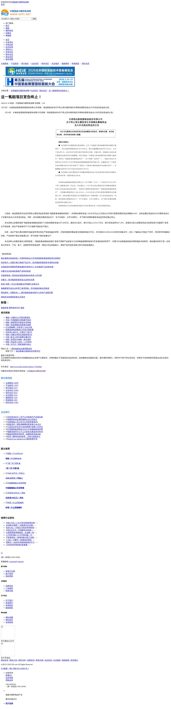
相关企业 (9, 54)
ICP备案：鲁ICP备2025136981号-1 (15, 668)
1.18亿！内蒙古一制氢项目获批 (19, 540)
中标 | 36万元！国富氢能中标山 (18, 344)
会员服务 (57, 660)
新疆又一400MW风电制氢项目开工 (20, 542)
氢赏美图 (9, 59)
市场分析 (9, 45)
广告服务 (9, 588)
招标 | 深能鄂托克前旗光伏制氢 (18, 322)
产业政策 (14, 64)
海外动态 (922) (11, 393)
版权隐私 (9, 608)
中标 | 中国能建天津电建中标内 (18, 320)
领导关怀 (22, 660)
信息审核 (9, 678)
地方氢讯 (25, 64)
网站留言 (9, 620)
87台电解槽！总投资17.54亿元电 (19, 327)
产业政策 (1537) (12, 385)
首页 (3, 4)
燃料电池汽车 (14, 308)
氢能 (7, 28)
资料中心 (9, 49)
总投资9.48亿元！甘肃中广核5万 (19, 332)
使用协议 (9, 605)
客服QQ (9, 675)
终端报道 (75, 64)
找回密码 (9, 576)
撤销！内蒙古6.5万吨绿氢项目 (18, 317)
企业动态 (35, 64)
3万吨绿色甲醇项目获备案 (16, 545)
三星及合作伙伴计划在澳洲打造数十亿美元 (25, 427)
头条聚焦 (4, 64)
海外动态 (45, 64)
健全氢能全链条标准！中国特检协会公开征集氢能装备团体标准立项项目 (30, 258)
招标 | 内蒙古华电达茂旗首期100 (19, 335)
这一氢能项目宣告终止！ (59, 91)
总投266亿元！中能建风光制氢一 (19, 530)
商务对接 (9, 591)
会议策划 (48, 660)
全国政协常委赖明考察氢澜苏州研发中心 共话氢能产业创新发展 (27, 267)
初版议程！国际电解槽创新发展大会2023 (24, 424)
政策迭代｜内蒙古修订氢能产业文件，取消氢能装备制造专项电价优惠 (30, 262)
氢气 (7, 26)
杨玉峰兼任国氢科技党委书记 (28, 351)
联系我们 (9, 603)
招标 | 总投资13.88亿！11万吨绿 (19, 342)
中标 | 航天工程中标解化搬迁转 (18, 337)
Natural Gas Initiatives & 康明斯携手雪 (22, 439)
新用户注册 (10, 571)
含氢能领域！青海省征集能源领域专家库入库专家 (21, 275)
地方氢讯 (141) (11, 388)
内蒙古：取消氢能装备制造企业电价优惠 (17, 280)
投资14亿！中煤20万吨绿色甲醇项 (20, 528)
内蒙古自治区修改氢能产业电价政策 (16, 271)
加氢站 (8, 33)
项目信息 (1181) (12, 402)
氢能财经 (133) (11, 398)
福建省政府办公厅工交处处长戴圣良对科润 (25, 432)
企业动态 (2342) (12, 390)
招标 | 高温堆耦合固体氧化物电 (18, 325)
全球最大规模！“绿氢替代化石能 (19, 525)
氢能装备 (4, 308)
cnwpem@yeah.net (16, 562)
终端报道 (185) (11, 400)
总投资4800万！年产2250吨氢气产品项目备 (25, 417)
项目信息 (85, 64)
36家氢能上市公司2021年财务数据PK (22, 422)
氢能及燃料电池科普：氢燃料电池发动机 (24, 434)
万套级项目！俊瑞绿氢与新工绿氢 (20, 537)
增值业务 (9, 680)
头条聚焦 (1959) (12, 383)
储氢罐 (8, 35)
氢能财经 (65, 64)
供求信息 (9, 52)
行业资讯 (9, 42)
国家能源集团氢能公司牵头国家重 (20, 330)
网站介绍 (13, 660)
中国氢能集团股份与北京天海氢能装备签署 (25, 429)
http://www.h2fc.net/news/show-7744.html (26, 367)
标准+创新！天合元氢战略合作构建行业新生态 (20, 284)
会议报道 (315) (11, 395)
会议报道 (55, 64)
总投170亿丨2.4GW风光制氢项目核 (20, 523)
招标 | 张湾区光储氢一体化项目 (18, 339)
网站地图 (9, 617)
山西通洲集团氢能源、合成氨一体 (20, 532)
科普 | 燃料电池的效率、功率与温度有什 (23, 436)
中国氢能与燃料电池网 (19, 2)
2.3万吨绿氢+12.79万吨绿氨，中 (19, 535)
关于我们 (9, 600)
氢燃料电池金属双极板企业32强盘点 (22, 419)
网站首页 (4, 660)
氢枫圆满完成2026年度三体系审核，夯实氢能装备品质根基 (25, 288)
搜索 (34, 19)
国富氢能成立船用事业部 (21, 349)
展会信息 (9, 57)
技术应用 (9, 47)
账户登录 (9, 574)
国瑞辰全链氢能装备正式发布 (13, 297)
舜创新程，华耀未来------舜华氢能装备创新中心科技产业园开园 (27, 293)
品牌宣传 (9, 586)
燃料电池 (9, 30)
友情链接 (9, 622)
